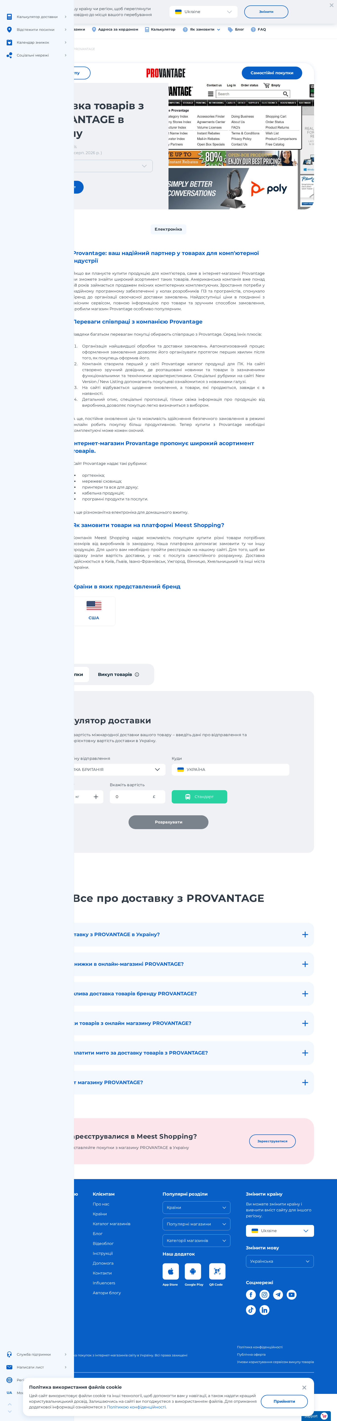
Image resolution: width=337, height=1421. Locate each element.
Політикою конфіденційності (136, 1407)
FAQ (262, 29)
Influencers (104, 1283)
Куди (177, 758)
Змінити (266, 12)
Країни (100, 1214)
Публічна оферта (251, 1354)
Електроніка (168, 229)
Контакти (102, 1273)
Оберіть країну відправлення (79, 758)
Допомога (103, 1263)
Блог (239, 29)
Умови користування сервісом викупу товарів (275, 1362)
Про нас (101, 1204)
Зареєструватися (272, 1141)
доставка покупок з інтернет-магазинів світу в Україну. (108, 1355)
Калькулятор (163, 29)
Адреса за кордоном (118, 29)
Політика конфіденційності (260, 1347)
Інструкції (103, 1253)
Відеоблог (103, 1243)
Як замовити (202, 29)
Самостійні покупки (272, 73)
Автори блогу (107, 1293)
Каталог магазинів (112, 1223)
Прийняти (284, 1401)
